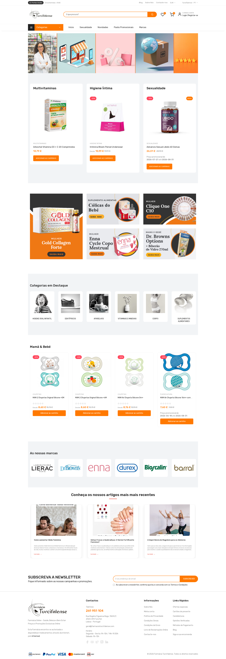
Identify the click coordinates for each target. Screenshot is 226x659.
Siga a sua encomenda (182, 634)
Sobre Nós (149, 3)
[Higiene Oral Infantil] (42, 303)
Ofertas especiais (180, 607)
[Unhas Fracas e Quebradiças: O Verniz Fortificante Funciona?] (113, 520)
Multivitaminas (39, 143)
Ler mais (38, 554)
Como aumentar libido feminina (47, 540)
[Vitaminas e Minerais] (127, 303)
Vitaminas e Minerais (127, 319)
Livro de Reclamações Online (156, 630)
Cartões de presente (181, 611)
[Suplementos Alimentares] (183, 303)
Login (184, 15)
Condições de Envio (152, 625)
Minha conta (149, 611)
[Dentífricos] (70, 303)
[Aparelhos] (98, 303)
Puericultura (166, 394)
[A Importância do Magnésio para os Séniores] (170, 520)
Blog (141, 3)
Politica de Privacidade (153, 616)
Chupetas (37, 394)
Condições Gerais (151, 621)
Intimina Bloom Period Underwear (106, 147)
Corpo (155, 319)
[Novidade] (113, 53)
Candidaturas (178, 616)
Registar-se (193, 15)
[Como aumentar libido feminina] (56, 520)
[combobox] (105, 14)
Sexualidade (152, 143)
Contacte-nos (162, 3)
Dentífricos (70, 319)
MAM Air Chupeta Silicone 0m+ (130, 398)
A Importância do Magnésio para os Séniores (166, 540)
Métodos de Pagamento (183, 625)
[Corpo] (155, 303)
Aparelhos (99, 319)
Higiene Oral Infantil (42, 319)
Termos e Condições (179, 585)
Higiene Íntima (96, 143)
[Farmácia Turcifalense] (40, 15)
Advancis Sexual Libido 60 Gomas (163, 147)
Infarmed (36, 636)
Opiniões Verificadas (181, 621)
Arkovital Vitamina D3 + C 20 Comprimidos (54, 147)
